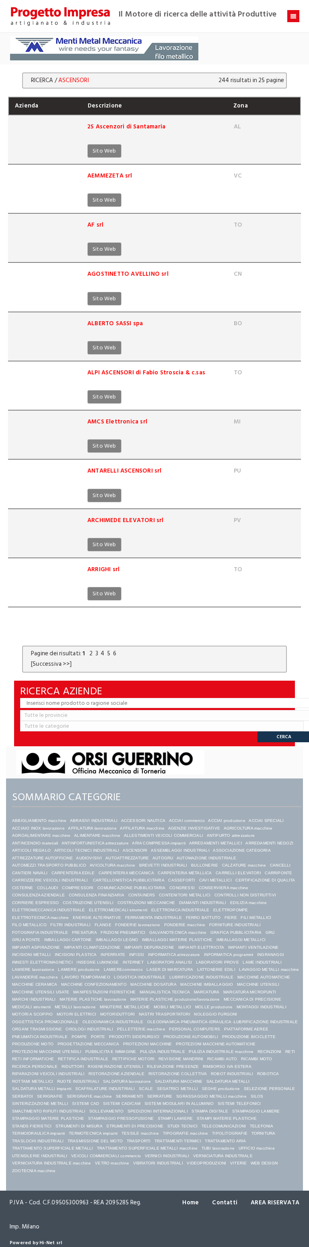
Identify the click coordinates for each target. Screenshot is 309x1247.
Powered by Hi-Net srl (36, 1243)
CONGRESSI (182, 888)
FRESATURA (84, 932)
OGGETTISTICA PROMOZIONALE (45, 1022)
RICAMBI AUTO (222, 1059)
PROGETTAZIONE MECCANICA (88, 1044)
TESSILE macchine (140, 1133)
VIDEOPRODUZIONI (206, 1163)
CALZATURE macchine (244, 865)
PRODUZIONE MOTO (33, 1044)
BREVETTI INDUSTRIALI (163, 865)
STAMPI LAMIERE (175, 1118)
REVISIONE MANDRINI (181, 1059)
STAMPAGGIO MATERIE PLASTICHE (48, 1118)
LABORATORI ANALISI (169, 962)
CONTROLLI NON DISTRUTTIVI (245, 895)
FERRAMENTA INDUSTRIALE (153, 917)
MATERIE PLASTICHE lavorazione (93, 999)
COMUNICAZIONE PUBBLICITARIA (131, 888)
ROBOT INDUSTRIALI (232, 1074)
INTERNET (133, 962)
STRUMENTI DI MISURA (79, 1126)
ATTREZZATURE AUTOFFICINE (42, 858)
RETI (290, 1051)
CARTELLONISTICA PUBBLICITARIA (129, 880)
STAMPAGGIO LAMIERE (256, 1111)
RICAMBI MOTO (256, 1059)
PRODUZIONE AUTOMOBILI (190, 1036)
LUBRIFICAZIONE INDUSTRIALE (201, 977)
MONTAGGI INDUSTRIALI (261, 1007)
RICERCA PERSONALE (35, 1066)
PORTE (98, 1036)
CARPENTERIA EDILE (73, 873)
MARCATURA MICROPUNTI (249, 992)
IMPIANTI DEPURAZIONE (149, 947)
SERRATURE (160, 1096)
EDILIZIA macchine (248, 902)
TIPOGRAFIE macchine (185, 1133)
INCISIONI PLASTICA (76, 954)
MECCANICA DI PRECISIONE (252, 999)
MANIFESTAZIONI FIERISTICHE (104, 992)
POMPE (79, 1036)
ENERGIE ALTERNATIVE (97, 917)
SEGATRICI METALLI (177, 1088)
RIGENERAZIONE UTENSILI (115, 1066)
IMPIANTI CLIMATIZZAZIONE (92, 947)
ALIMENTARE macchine (97, 835)
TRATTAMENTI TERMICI (177, 1141)
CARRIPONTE (278, 873)
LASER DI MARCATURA (169, 969)
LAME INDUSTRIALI (262, 962)
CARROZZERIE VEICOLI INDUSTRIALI (50, 880)
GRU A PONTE (26, 939)
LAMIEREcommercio (123, 969)
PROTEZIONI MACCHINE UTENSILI (47, 1051)
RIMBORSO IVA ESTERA (227, 1066)
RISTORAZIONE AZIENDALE (116, 1074)
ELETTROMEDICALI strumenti (118, 910)
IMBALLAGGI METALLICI (241, 939)
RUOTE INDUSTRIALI (78, 1081)
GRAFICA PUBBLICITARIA (236, 932)
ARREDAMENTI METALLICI (215, 843)
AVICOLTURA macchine (112, 865)
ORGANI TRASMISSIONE (37, 1029)
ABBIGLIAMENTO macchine (39, 820)
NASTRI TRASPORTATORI (164, 1014)
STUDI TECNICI (182, 1126)
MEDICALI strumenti (31, 1007)
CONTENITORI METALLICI (184, 895)
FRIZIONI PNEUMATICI (123, 932)
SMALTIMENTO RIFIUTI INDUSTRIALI (48, 1111)
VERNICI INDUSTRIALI (167, 1156)
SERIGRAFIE (50, 1096)
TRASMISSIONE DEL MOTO (95, 1141)
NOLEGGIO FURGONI (215, 1014)
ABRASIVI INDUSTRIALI (93, 820)
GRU (270, 932)
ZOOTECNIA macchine (34, 1171)
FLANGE (103, 925)
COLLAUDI (47, 888)
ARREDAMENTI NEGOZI (269, 843)
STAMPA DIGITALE (210, 1111)
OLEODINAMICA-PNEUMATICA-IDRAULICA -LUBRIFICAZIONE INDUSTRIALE (222, 1022)
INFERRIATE (113, 954)
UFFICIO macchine (257, 1148)
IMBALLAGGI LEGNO (117, 939)
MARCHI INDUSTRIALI (34, 999)
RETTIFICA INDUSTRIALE (83, 1059)
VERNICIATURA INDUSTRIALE (223, 1156)
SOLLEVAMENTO (106, 1111)
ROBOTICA (268, 1074)
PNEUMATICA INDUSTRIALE (40, 1036)
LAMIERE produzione (79, 969)
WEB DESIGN (264, 1163)
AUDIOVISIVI (89, 858)
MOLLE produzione (214, 1007)
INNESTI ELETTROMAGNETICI (42, 962)
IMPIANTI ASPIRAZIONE (36, 947)
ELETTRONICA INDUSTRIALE (180, 910)
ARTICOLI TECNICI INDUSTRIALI (86, 850)
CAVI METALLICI (215, 880)
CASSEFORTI (181, 880)
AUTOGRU (162, 858)
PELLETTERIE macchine (141, 1029)
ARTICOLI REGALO (31, 850)
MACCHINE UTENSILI (258, 984)
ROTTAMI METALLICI (32, 1081)
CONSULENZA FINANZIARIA (96, 895)
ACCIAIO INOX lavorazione (38, 828)
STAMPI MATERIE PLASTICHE (227, 1118)
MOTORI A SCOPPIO (32, 1014)
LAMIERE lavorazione (33, 969)
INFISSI (136, 954)
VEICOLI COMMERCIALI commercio (106, 1156)
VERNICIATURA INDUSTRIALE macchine (51, 1163)
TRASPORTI (139, 1141)
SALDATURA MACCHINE (179, 1081)
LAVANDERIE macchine (35, 977)
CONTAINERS (141, 895)
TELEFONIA (262, 1126)
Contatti (224, 1202)
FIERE (231, 917)
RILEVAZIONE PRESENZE (173, 1066)
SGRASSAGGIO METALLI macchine (211, 1096)
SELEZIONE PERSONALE (269, 1088)
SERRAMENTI (129, 1096)
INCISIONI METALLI (31, 954)
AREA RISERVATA (275, 1202)
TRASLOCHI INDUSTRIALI (38, 1141)
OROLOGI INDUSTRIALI (89, 1029)
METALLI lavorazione (75, 1007)
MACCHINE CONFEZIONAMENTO (94, 984)
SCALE (146, 1088)
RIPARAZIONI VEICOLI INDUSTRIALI (48, 1074)
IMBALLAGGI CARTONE (68, 939)
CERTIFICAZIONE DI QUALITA (265, 880)
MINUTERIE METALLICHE (125, 1007)
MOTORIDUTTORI (117, 1014)
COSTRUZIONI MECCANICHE (146, 902)
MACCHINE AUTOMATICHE (263, 977)
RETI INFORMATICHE (33, 1059)
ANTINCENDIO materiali (35, 843)
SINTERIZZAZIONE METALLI (40, 1103)
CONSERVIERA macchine (224, 888)
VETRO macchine (112, 1163)
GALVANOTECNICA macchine (178, 932)
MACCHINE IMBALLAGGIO (206, 984)
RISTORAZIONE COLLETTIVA (177, 1074)
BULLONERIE (204, 865)
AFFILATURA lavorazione (92, 828)
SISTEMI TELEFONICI (239, 1103)
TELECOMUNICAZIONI (224, 1126)
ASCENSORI (135, 850)
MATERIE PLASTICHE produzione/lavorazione (175, 999)
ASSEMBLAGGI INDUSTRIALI (180, 850)
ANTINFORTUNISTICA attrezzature (95, 843)
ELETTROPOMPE (230, 910)
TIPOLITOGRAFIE (229, 1133)
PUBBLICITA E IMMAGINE (110, 1051)
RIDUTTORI (73, 1066)
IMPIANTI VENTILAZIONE (253, 947)
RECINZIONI (270, 1051)
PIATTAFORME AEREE (246, 1029)
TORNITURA (263, 1133)
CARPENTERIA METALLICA (185, 873)
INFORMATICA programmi (228, 954)
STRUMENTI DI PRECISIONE (134, 1126)
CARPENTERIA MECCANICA (126, 873)
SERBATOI (22, 1096)
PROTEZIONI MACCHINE (147, 1044)
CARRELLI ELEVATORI (238, 873)
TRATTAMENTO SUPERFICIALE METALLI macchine (147, 1148)
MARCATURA (207, 992)
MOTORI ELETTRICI (76, 1014)
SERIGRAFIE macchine (89, 1096)
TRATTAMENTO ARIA (225, 1141)
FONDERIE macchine (184, 925)
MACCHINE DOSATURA (153, 984)
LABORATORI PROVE (217, 962)
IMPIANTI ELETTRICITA (201, 947)
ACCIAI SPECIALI (266, 820)
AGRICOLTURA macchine (248, 828)
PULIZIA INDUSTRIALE (162, 1051)
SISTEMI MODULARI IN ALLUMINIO (179, 1103)
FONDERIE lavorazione (137, 925)
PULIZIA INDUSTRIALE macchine (221, 1051)
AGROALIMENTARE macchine (41, 835)
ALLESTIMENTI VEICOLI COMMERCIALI (163, 835)
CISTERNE (22, 888)
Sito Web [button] (104, 150)
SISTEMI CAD (85, 1103)
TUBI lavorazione (218, 1148)
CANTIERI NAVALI (29, 873)
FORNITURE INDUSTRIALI (235, 925)
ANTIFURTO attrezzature (231, 835)
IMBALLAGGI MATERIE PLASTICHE (177, 939)
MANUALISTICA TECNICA (165, 992)
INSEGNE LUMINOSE (97, 962)
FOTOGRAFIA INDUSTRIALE (40, 932)
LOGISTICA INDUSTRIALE (139, 977)
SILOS (257, 1096)
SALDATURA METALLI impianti (41, 1088)
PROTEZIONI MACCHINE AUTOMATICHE (215, 1044)
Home (190, 1202)
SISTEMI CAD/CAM (121, 1103)
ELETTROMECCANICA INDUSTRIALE (48, 910)
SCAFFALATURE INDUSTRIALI (105, 1088)
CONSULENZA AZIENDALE (38, 895)
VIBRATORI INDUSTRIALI (158, 1163)
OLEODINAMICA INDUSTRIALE (113, 1022)
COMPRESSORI (77, 888)
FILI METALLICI (256, 917)
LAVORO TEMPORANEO (86, 977)
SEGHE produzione (221, 1088)
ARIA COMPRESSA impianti (158, 843)
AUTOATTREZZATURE (127, 858)
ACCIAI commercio (187, 820)
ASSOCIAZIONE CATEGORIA (241, 850)
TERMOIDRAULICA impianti (38, 1133)
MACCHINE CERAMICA (34, 984)
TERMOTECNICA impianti (93, 1133)
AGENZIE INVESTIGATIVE (194, 828)
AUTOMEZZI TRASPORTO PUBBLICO (49, 865)
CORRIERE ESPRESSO (35, 902)
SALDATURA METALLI (227, 1081)
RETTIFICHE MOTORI (133, 1059)
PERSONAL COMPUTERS (194, 1029)
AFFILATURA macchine (142, 828)
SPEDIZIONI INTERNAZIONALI (158, 1111)
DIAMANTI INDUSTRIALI (203, 902)
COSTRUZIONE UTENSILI (88, 902)
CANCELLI (280, 865)
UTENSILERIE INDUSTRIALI (40, 1156)
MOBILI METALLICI (172, 1007)
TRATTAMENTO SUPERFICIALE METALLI (52, 1148)
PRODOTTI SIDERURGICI (134, 1036)
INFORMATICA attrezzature (174, 954)
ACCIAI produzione (226, 820)
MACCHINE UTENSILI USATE (41, 992)
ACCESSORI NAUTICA (143, 820)
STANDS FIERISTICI (32, 1126)
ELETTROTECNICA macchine (40, 917)
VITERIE (238, 1163)
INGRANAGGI (270, 954)
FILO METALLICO (29, 925)
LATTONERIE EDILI (216, 969)
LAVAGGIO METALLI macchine (269, 969)
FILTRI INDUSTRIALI (70, 925)
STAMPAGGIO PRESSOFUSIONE (121, 1118)
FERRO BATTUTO (203, 917)
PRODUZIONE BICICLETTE (249, 1036)
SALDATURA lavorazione (127, 1081)
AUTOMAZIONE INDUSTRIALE (207, 858)
